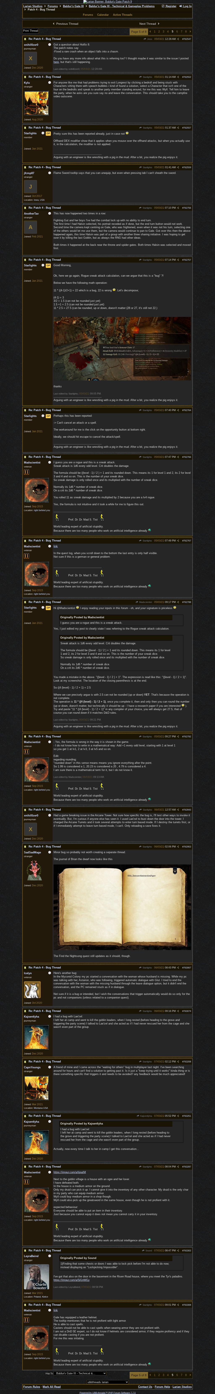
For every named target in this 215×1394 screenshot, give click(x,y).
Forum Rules (31, 1386)
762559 (187, 167)
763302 (187, 1250)
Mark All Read (52, 1386)
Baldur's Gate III (73, 6)
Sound (148, 1250)
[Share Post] (178, 39)
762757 (187, 260)
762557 (187, 127)
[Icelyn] (32, 997)
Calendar (103, 14)
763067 (187, 967)
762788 (187, 602)
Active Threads (122, 14)
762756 (187, 208)
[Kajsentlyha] (36, 1049)
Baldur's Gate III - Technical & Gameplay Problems (122, 6)
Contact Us (145, 1386)
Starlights (147, 77)
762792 (187, 736)
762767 (187, 540)
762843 (187, 809)
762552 (187, 77)
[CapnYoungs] (36, 1100)
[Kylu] (36, 115)
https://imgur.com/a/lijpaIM (70, 1172)
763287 (187, 1166)
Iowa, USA (39, 200)
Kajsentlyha (146, 1116)
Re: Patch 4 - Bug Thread (45, 38)
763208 (187, 1061)
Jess (149, 39)
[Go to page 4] (150, 32)
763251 (187, 1116)
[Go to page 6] (190, 32)
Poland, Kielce (41, 1296)
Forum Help (162, 1386)
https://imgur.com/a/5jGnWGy (72, 1280)
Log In (187, 6)
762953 (187, 846)
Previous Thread (66, 23)
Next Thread (148, 23)
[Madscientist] (36, 502)
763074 (187, 1011)
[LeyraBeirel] (36, 1288)
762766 (187, 457)
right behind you (42, 510)
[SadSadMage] (34, 879)
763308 (187, 1305)
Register (170, 6)
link (56, 546)
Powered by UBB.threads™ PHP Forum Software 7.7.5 (108, 1392)
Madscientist (145, 602)
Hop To (49, 1373)
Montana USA (41, 1108)
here (56, 62)
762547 (187, 39)
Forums (53, 6)
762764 (187, 410)
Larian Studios (32, 6)
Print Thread (30, 30)
